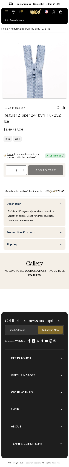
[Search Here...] (6, 20)
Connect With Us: (15, 340)
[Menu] (6, 11)
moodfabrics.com (33, 463)
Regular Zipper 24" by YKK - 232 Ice (30, 28)
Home (4, 28)
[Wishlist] (20, 11)
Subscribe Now (50, 329)
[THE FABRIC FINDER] (13, 11)
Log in (10, 154)
